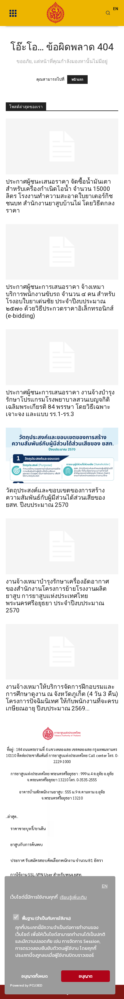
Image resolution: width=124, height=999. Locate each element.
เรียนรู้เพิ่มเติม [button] (73, 897)
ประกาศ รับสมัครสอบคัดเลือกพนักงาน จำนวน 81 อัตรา (56, 860)
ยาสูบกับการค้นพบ (26, 844)
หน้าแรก (77, 79)
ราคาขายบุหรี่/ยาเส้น (28, 828)
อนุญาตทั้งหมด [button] (34, 976)
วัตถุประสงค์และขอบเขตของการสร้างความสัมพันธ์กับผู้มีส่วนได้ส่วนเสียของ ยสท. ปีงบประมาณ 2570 (55, 497)
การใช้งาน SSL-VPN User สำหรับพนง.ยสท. (46, 874)
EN (105, 885)
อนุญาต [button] (85, 976)
